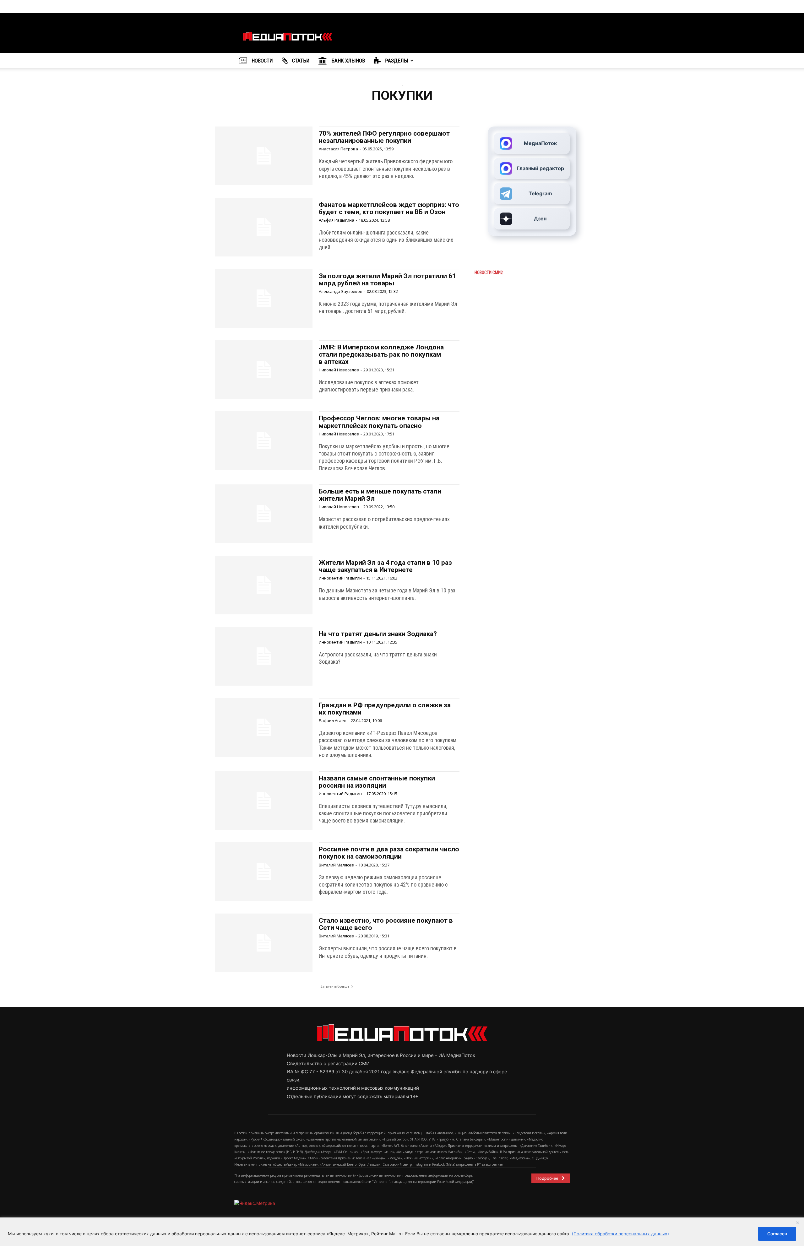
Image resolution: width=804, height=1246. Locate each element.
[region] (402, 1231)
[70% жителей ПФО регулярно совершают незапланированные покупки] (263, 156)
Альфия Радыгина (336, 220)
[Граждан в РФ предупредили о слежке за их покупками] (263, 727)
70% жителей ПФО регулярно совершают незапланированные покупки (384, 137)
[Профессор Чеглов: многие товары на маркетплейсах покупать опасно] (263, 440)
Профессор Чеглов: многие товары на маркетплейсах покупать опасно (379, 421)
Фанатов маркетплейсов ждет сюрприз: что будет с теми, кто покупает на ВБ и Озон (389, 208)
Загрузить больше (334, 986)
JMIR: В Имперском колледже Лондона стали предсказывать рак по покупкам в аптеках (381, 354)
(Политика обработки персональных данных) (620, 1233)
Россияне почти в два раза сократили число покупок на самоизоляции (389, 852)
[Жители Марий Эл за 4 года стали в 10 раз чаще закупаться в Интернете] (263, 585)
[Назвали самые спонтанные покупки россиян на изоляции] (263, 800)
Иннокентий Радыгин (340, 578)
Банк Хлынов (347, 60)
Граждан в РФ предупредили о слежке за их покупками (385, 708)
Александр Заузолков (340, 291)
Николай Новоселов (339, 370)
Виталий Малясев (336, 865)
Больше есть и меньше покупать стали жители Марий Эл (380, 495)
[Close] (797, 1223)
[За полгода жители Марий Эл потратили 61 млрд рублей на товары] (263, 298)
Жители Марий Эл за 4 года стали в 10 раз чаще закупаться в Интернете (385, 566)
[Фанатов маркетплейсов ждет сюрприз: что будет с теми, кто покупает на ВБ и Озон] (263, 227)
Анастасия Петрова (338, 149)
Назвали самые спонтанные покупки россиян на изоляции (377, 781)
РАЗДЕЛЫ (396, 60)
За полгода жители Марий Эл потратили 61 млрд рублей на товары (387, 279)
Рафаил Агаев (332, 720)
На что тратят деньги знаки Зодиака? (378, 634)
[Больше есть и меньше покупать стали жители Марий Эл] (263, 513)
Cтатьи (300, 60)
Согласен (777, 1233)
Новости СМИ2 (489, 272)
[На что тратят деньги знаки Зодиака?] (263, 656)
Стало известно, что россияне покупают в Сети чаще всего (386, 924)
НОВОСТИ (261, 60)
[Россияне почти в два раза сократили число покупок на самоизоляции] (263, 871)
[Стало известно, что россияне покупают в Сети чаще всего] (263, 943)
